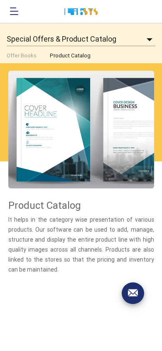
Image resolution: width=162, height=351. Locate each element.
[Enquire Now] (133, 293)
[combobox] (81, 39)
